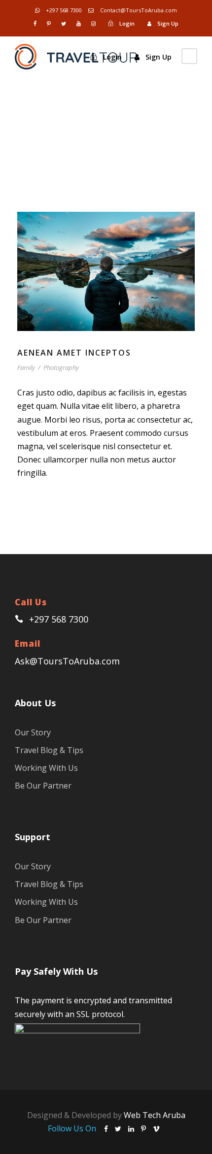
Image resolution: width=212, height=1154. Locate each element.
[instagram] (93, 23)
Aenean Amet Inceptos (74, 352)
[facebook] (35, 23)
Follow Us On (73, 1128)
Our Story (33, 732)
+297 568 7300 (63, 10)
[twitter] (63, 23)
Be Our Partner (43, 785)
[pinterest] (49, 23)
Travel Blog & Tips (49, 750)
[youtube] (78, 23)
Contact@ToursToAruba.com (138, 10)
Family (26, 367)
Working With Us (46, 767)
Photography (61, 367)
